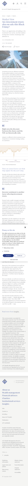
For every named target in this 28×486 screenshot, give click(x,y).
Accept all (8, 255)
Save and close (14, 259)
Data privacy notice (9, 248)
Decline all (19, 255)
